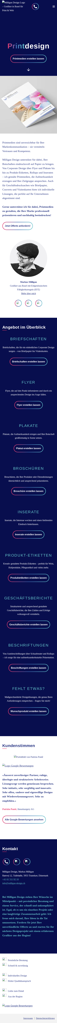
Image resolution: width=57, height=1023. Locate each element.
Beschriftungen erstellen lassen (28, 668)
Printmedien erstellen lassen (28, 58)
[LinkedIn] (38, 303)
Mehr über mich (28, 293)
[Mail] (28, 303)
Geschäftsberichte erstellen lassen (28, 624)
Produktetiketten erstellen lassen (28, 578)
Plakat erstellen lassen (28, 448)
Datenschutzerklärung (45, 1018)
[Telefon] (35, 6)
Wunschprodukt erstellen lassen (28, 711)
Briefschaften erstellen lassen (28, 361)
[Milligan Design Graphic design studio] (14, 6)
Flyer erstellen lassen (28, 405)
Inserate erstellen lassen (28, 534)
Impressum (28, 1018)
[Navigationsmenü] (54, 6)
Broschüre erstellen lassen (28, 491)
